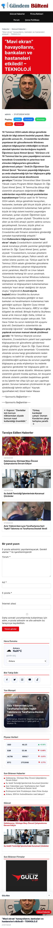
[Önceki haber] (39, 698)
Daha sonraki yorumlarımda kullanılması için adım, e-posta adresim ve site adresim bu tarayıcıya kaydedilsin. (24, 620)
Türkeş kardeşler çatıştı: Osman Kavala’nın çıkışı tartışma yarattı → (40, 417)
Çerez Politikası (32, 20)
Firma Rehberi (36, 14)
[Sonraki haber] (44, 698)
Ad (4, 582)
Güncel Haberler (17, 14)
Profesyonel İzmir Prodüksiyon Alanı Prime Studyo (27, 791)
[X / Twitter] (14, 680)
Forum (17, 20)
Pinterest (19, 124)
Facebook (28, 119)
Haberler (5, 29)
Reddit (9, 124)
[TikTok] (37, 680)
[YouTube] (30, 680)
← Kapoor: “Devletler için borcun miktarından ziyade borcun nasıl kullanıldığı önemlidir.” (15, 415)
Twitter (17, 119)
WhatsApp (40, 119)
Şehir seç (11, 656)
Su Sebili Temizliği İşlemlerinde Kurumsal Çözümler (27, 783)
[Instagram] (22, 680)
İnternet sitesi (9, 603)
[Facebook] (7, 680)
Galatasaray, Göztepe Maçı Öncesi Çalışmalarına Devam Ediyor (26, 779)
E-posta (7, 593)
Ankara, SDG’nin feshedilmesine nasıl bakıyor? (25, 794)
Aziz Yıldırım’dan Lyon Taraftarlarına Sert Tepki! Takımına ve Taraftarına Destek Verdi (25, 787)
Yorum (6, 557)
